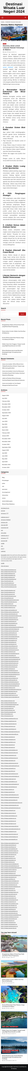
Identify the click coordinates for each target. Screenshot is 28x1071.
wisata (4, 43)
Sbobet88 (3, 555)
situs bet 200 (4, 525)
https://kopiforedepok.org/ (8, 706)
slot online (3, 533)
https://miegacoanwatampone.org (9, 661)
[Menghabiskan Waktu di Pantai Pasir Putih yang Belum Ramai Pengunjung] (14, 943)
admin (5, 52)
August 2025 (5, 415)
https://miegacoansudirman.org (9, 894)
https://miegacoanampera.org (8, 755)
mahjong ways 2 (5, 517)
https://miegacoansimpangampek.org (10, 659)
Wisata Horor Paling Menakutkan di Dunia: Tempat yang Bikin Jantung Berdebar (13, 366)
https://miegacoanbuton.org (8, 651)
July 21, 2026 (9, 1008)
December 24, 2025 (10, 1060)
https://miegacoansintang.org (8, 729)
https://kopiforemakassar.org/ (9, 586)
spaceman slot (4, 527)
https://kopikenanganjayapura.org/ (10, 600)
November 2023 (6, 464)
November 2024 (6, 441)
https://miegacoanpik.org (7, 789)
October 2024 (5, 444)
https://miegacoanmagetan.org (9, 640)
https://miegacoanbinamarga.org (9, 758)
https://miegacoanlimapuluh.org (9, 680)
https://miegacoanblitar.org (8, 879)
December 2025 (6, 404)
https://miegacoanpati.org (7, 920)
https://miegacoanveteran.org (8, 854)
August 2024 (5, 450)
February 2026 (6, 401)
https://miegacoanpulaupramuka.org (10, 731)
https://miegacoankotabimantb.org (10, 765)
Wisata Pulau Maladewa (8, 504)
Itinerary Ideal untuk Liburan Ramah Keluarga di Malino (13, 48)
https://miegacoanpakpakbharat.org (10, 674)
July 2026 (4, 398)
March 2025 (5, 430)
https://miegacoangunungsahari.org (10, 685)
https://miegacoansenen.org (8, 760)
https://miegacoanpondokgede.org (10, 784)
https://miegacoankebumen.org (9, 884)
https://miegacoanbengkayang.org (10, 682)
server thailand (8, 67)
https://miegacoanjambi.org (8, 810)
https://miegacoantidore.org (8, 742)
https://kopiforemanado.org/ (8, 712)
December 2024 (6, 438)
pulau (3, 483)
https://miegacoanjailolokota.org (9, 670)
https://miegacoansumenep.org (9, 918)
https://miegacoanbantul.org (8, 922)
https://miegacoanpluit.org (8, 792)
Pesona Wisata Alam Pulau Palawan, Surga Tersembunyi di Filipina (13, 338)
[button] (2, 17)
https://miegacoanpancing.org (8, 928)
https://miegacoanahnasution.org (9, 718)
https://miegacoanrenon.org (8, 726)
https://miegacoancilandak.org (9, 905)
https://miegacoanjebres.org (8, 858)
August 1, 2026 (10, 957)
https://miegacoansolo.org (7, 856)
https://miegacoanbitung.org (8, 909)
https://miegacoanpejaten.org (8, 898)
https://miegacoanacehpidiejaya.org (10, 672)
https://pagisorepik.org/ (7, 603)
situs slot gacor (5, 566)
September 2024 (6, 447)
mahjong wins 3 (5, 535)
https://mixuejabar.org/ (7, 714)
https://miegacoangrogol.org (8, 779)
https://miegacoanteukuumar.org (9, 926)
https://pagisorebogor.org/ (8, 700)
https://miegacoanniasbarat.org (9, 638)
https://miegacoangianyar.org (8, 818)
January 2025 (5, 435)
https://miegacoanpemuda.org (8, 723)
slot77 (2, 548)
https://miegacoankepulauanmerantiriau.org (12, 627)
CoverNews (22, 1066)
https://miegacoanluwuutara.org (9, 648)
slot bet (3, 510)
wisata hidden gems (7, 501)
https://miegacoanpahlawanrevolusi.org (11, 689)
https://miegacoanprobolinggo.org (10, 881)
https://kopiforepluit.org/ (7, 583)
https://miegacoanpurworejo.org (9, 665)
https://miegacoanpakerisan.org (9, 691)
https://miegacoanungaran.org (8, 877)
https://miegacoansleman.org (8, 821)
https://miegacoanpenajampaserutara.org (11, 802)
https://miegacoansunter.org (8, 890)
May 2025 (4, 424)
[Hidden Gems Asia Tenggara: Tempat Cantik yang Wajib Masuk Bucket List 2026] (14, 1019)
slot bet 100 (4, 540)
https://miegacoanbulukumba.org (9, 619)
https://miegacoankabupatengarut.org (11, 875)
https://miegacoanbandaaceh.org (9, 899)
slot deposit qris (5, 508)
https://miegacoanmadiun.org (8, 693)
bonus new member (7, 383)
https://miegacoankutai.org (8, 668)
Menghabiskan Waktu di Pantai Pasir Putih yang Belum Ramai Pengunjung (13, 325)
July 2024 (4, 453)
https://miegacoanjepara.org (8, 873)
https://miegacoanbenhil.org (8, 768)
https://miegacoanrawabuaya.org (9, 773)
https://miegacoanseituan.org (8, 847)
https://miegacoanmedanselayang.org (10, 829)
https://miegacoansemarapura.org (9, 882)
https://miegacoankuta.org (8, 862)
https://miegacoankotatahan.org (9, 750)
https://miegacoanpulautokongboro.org (11, 615)
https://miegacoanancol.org (8, 687)
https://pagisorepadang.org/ (8, 575)
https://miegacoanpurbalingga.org (10, 864)
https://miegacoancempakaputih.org (10, 683)
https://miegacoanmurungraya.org (9, 631)
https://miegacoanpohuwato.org (9, 614)
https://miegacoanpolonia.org (8, 845)
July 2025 (4, 418)
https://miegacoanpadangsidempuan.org (11, 867)
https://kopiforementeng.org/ (8, 579)
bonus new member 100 (8, 364)
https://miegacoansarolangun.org (9, 678)
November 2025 (6, 407)
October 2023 (5, 467)
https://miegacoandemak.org (8, 676)
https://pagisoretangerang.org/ (9, 702)
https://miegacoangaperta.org (8, 831)
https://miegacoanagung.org (8, 739)
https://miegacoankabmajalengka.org (10, 886)
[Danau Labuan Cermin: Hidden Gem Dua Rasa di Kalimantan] (14, 969)
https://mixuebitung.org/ (7, 598)
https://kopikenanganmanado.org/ (10, 704)
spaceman (4, 489)
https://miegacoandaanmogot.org (9, 892)
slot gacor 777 (4, 513)
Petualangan (5, 480)
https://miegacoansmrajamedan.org (10, 697)
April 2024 (5, 461)
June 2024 (4, 456)
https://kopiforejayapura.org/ (8, 596)
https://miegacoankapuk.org (8, 896)
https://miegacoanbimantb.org (9, 632)
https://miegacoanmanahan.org (9, 610)
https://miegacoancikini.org (8, 771)
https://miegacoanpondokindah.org (10, 776)
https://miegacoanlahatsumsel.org (9, 916)
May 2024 (4, 458)
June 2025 (4, 421)
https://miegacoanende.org (8, 737)
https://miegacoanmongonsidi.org (9, 826)
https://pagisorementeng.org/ (8, 569)
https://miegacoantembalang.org (9, 836)
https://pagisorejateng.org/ (8, 577)
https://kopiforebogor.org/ (8, 710)
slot (3, 486)
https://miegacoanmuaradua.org (9, 800)
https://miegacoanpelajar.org (8, 860)
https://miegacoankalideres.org (9, 781)
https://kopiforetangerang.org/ (9, 601)
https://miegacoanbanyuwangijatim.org (11, 915)
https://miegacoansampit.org (8, 871)
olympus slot (4, 522)
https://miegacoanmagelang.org (9, 848)
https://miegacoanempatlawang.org (10, 657)
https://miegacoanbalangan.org (9, 924)
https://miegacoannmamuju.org (9, 634)
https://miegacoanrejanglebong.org (10, 653)
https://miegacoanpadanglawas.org (10, 865)
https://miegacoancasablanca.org (9, 903)
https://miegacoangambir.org (8, 901)
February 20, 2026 (10, 1033)
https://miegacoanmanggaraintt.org (10, 636)
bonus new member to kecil (9, 371)
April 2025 (5, 427)
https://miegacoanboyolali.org (9, 869)
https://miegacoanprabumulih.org (9, 734)
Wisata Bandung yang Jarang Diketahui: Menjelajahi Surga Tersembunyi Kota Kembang (12, 352)
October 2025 (5, 409)
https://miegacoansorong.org (8, 813)
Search (3, 308)
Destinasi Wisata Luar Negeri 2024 (14, 8)
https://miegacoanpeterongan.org (9, 850)
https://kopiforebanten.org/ (8, 590)
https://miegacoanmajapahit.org (9, 839)
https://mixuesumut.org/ (7, 716)
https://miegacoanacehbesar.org (9, 646)
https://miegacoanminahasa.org (9, 815)
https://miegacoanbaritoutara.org (9, 663)
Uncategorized (6, 492)
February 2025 (6, 432)
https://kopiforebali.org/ (7, 708)
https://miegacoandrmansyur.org (9, 695)
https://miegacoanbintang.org (8, 621)
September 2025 (6, 412)
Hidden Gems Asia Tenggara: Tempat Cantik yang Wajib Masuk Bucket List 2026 (13, 344)
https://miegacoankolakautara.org (10, 794)
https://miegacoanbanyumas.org (9, 617)
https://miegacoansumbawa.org (9, 666)
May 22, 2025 (11, 52)
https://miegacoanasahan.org (8, 655)
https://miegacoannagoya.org (8, 823)
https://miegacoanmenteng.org (9, 786)
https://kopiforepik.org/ (7, 581)
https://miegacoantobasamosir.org (10, 649)
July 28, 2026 (9, 982)
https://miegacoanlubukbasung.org (10, 797)
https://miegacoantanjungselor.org (10, 805)
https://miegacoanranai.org (8, 747)
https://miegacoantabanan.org (9, 644)
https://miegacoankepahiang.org (9, 911)
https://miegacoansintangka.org (9, 623)
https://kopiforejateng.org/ (8, 592)
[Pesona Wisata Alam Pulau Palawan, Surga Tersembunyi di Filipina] (14, 994)
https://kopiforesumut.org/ (8, 594)
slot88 (2, 543)
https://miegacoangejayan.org (8, 721)
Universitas (5, 495)
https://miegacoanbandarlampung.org (10, 808)
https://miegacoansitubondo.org (9, 913)
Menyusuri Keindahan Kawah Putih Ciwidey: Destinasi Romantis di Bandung (13, 373)
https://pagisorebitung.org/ (8, 573)
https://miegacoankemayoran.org (9, 763)
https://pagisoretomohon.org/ (8, 571)
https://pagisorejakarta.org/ (8, 607)
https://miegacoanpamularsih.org (9, 852)
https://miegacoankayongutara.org (10, 612)
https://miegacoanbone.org (8, 888)
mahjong (3, 551)
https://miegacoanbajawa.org (8, 625)
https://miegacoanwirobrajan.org (9, 834)
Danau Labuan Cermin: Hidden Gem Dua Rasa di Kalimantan (13, 332)
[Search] (25, 17)
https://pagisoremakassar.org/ (9, 605)
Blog (3, 477)
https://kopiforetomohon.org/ (8, 584)
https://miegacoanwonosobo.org (9, 752)
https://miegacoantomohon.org (9, 907)
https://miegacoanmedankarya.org (10, 843)
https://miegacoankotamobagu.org (10, 629)
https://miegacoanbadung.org (8, 642)
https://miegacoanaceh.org (8, 744)
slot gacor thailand (5, 519)
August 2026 (5, 395)
